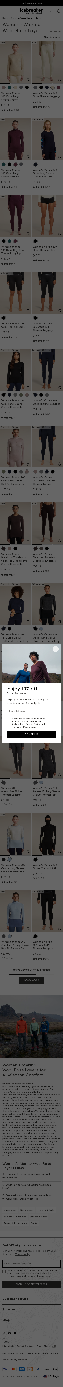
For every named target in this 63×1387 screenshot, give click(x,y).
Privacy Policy (33, 724)
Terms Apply (33, 703)
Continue (31, 734)
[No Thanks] (56, 649)
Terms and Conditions (24, 727)
